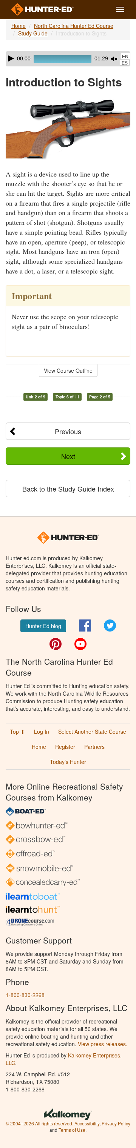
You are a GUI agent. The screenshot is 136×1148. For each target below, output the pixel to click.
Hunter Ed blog (43, 626)
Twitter (110, 625)
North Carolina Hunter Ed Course (73, 25)
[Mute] (114, 59)
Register (65, 746)
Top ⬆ (17, 731)
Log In (41, 731)
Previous (68, 431)
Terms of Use (72, 1129)
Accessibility (86, 1123)
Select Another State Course (92, 731)
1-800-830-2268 (25, 995)
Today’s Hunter (68, 761)
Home (18, 25)
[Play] (11, 58)
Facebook (85, 625)
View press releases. (102, 1044)
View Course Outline (68, 370)
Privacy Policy (116, 1123)
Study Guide (33, 33)
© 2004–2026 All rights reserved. (39, 1123)
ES (125, 63)
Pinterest (55, 644)
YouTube (80, 644)
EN (125, 56)
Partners (94, 746)
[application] (68, 58)
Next (68, 456)
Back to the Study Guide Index (68, 488)
